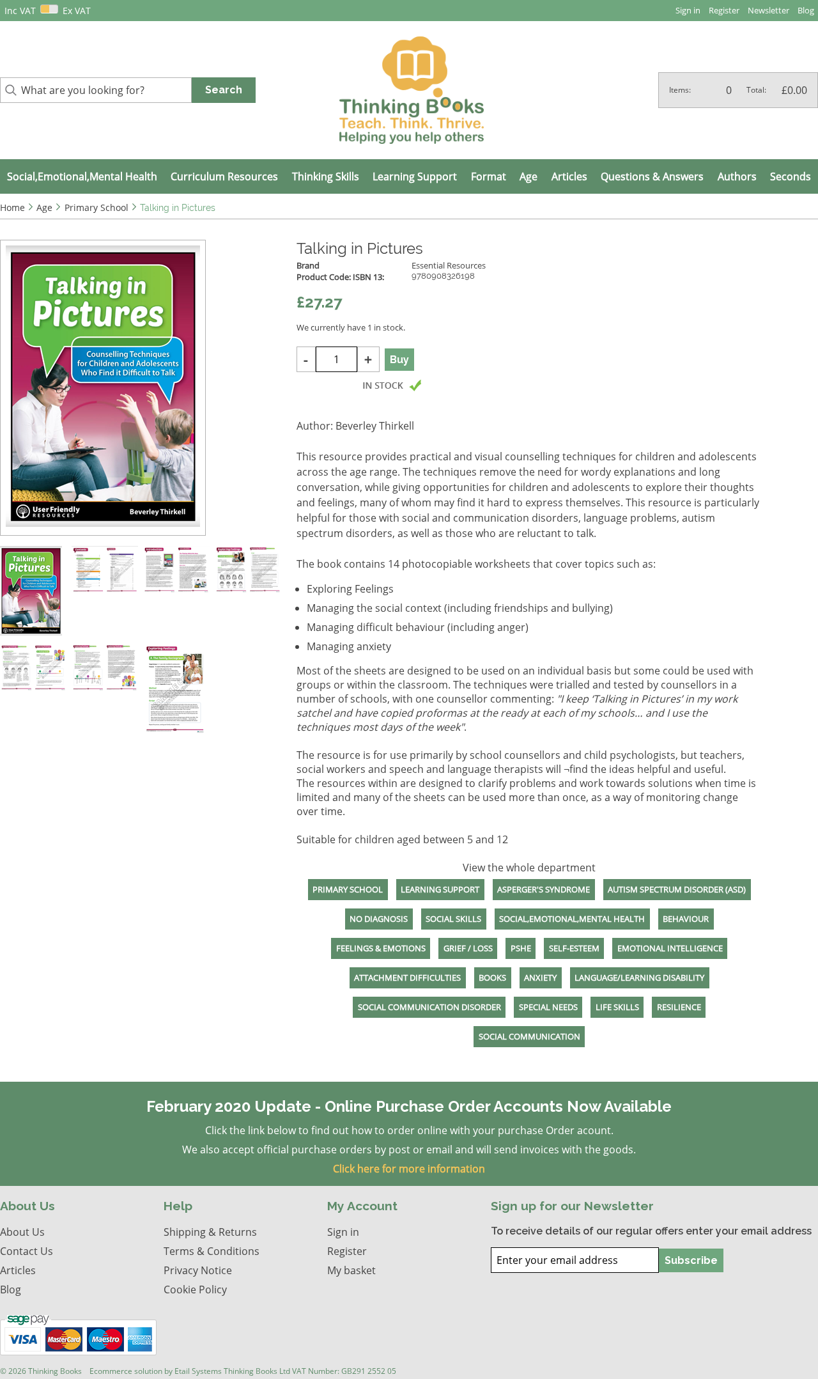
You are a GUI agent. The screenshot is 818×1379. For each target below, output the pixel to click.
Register (724, 10)
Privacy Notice (198, 1270)
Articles (569, 176)
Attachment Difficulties (407, 977)
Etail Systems (198, 1371)
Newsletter (768, 10)
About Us (22, 1232)
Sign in (687, 10)
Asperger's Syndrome (543, 889)
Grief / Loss (468, 948)
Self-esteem (574, 948)
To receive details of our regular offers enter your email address (651, 1231)
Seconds (790, 176)
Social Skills (453, 918)
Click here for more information (409, 1169)
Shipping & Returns (210, 1232)
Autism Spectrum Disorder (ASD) (677, 889)
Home (12, 207)
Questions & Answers (652, 176)
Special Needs (548, 1007)
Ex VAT (77, 10)
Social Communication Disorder (429, 1007)
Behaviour (686, 918)
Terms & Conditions (211, 1251)
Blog (806, 10)
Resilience (679, 1007)
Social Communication (529, 1036)
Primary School (348, 889)
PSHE (521, 948)
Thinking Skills (325, 176)
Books (492, 977)
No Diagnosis (379, 918)
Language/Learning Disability (639, 977)
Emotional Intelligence (670, 948)
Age (528, 176)
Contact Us (26, 1251)
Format (488, 176)
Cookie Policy (195, 1289)
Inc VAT (20, 10)
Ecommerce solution (125, 1371)
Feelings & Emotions (381, 948)
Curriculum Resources (224, 176)
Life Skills (617, 1007)
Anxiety (540, 977)
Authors (737, 176)
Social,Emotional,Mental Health (82, 176)
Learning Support (415, 176)
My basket (351, 1270)
